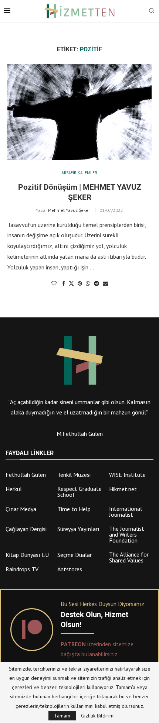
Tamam (62, 715)
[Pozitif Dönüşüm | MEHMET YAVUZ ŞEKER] (79, 112)
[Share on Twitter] (71, 283)
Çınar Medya (21, 509)
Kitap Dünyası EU (27, 555)
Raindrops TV (22, 569)
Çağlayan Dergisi (26, 529)
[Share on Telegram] (96, 283)
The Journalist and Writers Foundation (126, 534)
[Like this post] (54, 283)
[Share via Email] (105, 283)
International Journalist (125, 511)
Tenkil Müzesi (74, 475)
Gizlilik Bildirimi (98, 715)
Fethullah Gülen (26, 475)
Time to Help (74, 509)
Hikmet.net (123, 489)
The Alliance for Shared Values (129, 557)
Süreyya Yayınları (78, 529)
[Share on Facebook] (63, 283)
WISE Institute (127, 475)
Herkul (14, 489)
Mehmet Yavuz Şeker (69, 210)
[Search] (151, 11)
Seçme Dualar (74, 555)
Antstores (69, 569)
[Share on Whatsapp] (88, 283)
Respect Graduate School (79, 492)
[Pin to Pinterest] (80, 283)
